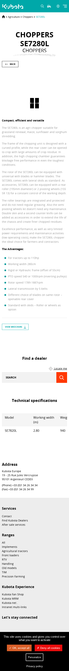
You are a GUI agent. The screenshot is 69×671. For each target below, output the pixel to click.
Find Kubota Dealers (15, 520)
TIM (4, 572)
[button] (32, 103)
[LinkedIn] (31, 338)
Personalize (34, 657)
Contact (7, 516)
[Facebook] (38, 338)
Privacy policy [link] (34, 666)
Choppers (28, 16)
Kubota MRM (10, 598)
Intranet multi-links (14, 607)
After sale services (13, 524)
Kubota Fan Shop (13, 594)
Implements (9, 547)
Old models (9, 568)
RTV (4, 559)
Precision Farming (13, 576)
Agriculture (14, 16)
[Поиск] (61, 377)
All (3, 542)
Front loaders (10, 555)
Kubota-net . (10, 603)
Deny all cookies (50, 647)
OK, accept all (20, 647)
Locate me (60, 368)
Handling (8, 564)
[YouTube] (45, 338)
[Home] (3, 16)
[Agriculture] (13, 6)
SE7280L (40, 16)
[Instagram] (24, 338)
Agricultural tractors (15, 551)
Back (12, 64)
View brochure (13, 326)
